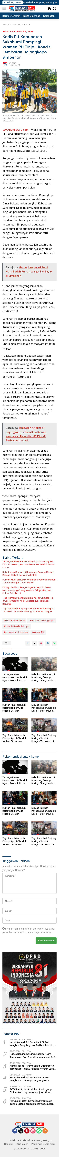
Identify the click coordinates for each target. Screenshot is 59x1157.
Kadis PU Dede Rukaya (16, 626)
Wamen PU (38, 632)
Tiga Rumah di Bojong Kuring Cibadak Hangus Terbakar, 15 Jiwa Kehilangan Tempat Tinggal (27, 610)
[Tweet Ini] (34, 643)
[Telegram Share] (47, 643)
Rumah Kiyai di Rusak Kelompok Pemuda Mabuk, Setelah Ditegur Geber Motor (29, 581)
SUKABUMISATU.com (15, 129)
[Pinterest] (27, 1131)
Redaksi (12, 62)
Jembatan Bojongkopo (41, 620)
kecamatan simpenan (16, 632)
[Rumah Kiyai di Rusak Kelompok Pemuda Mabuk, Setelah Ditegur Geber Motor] (15, 695)
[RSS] (45, 1131)
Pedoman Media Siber (43, 1144)
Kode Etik (25, 1140)
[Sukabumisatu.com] (21, 9)
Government (9, 31)
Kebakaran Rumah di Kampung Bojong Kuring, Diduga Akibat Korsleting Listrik (28, 574)
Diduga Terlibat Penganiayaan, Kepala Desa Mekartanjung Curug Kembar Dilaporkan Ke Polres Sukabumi (26, 590)
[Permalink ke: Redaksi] (5, 63)
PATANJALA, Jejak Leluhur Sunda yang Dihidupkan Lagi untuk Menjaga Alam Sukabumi (31, 1091)
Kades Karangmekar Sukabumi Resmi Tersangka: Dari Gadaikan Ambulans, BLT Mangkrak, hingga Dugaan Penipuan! (32, 1055)
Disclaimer (22, 1144)
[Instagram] (33, 1131)
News (30, 31)
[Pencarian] (55, 9)
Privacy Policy (41, 1140)
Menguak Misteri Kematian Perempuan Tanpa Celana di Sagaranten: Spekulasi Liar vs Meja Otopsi (31, 1102)
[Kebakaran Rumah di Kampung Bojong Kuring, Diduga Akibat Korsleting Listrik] (44, 664)
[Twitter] (20, 1131)
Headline (21, 31)
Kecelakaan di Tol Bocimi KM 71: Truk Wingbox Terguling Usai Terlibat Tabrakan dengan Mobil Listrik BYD (33, 1044)
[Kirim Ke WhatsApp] (54, 643)
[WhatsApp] (39, 1131)
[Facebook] (14, 1131)
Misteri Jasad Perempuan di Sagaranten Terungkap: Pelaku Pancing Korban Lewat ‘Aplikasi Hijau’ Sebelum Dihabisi (32, 1067)
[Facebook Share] (27, 643)
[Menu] (4, 9)
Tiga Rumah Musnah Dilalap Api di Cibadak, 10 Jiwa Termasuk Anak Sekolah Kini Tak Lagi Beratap (27, 600)
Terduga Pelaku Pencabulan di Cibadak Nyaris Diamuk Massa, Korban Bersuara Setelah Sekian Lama (28, 564)
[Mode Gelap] (49, 9)
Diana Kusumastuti (14, 620)
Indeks (13, 1140)
